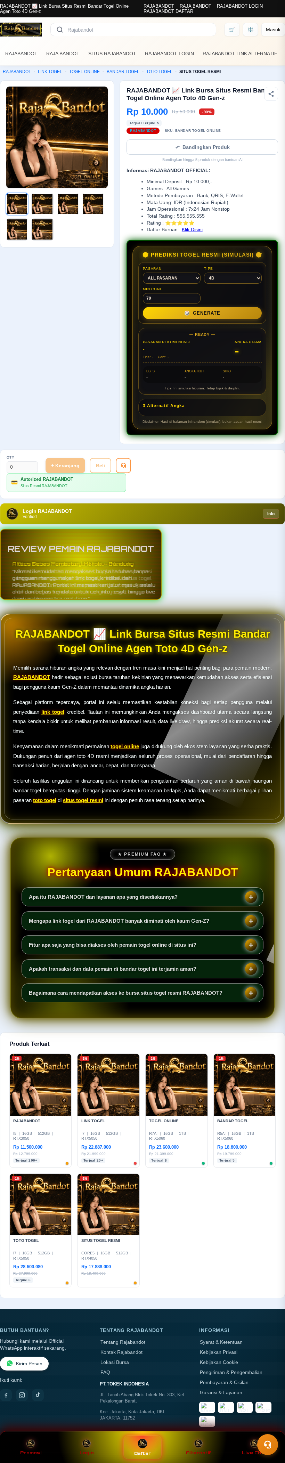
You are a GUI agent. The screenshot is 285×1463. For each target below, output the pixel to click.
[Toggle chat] (267, 1444)
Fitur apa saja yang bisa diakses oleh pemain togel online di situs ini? (112, 945)
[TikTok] (38, 1395)
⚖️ (250, 29)
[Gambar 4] (93, 204)
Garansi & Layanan (221, 1392)
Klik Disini (192, 229)
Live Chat (254, 1452)
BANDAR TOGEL (123, 72)
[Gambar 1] (17, 204)
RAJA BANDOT (195, 6)
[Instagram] (22, 1395)
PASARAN (152, 268)
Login (87, 1452)
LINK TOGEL (50, 72)
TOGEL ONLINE (84, 72)
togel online (125, 746)
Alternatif (198, 1452)
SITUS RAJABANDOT (112, 53)
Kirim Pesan (29, 1363)
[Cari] (59, 29)
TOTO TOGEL (159, 72)
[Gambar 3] (68, 204)
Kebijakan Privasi (218, 1352)
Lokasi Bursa (114, 1362)
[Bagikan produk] (271, 94)
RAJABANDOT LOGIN (240, 6)
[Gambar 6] (42, 229)
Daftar (142, 1453)
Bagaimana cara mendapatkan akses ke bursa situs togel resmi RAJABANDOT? (125, 993)
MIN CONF (152, 289)
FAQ (105, 1372)
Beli (100, 465)
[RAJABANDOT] (21, 30)
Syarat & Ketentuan (221, 1342)
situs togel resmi (83, 800)
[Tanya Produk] (123, 465)
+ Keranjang (65, 465)
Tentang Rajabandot (122, 1342)
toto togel (44, 800)
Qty (11, 457)
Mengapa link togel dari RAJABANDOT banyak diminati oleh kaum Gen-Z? (119, 921)
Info (271, 513)
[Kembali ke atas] (269, 1427)
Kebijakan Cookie (219, 1362)
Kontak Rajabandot (121, 1352)
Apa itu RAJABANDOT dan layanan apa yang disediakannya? (103, 897)
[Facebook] (6, 1395)
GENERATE (202, 313)
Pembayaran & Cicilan (224, 1382)
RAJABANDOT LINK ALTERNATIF (240, 53)
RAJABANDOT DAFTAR (168, 11)
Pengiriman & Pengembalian (231, 1372)
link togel (52, 712)
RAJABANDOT (159, 6)
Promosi (30, 1452)
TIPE (208, 268)
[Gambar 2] (42, 204)
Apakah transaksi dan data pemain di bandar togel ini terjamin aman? (112, 969)
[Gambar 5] (17, 229)
